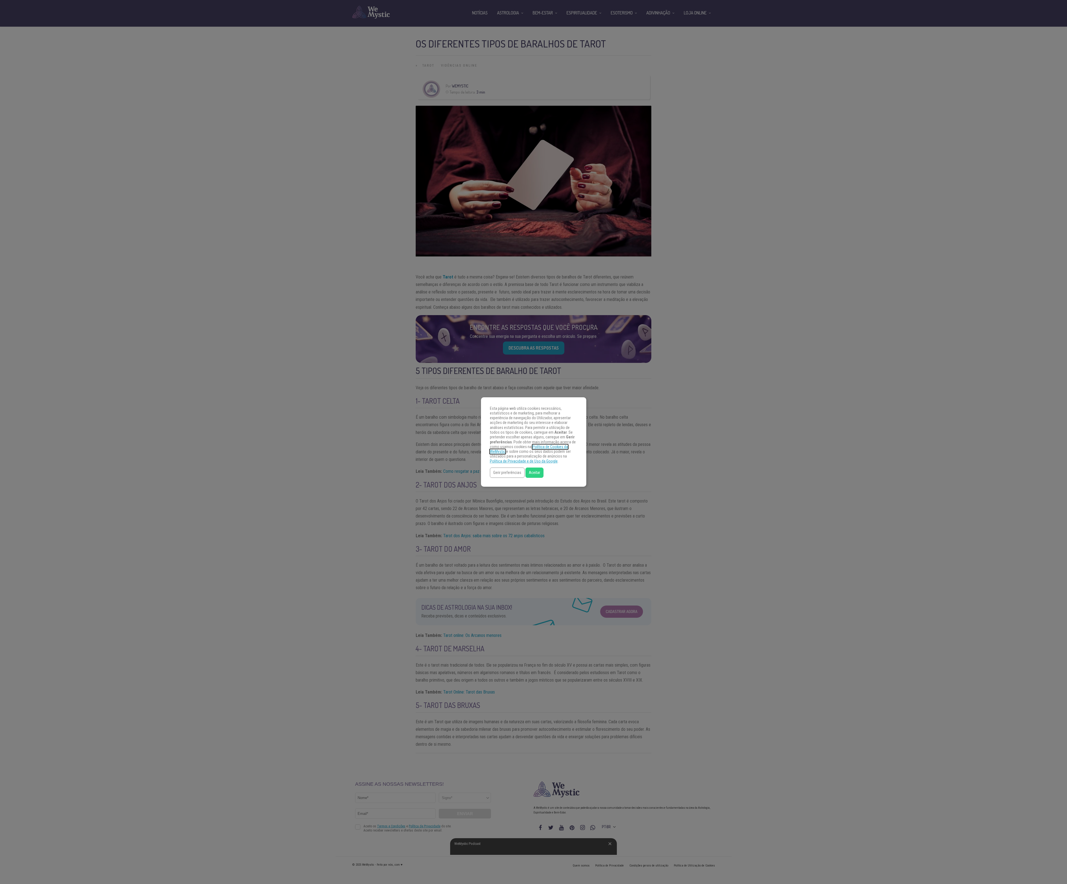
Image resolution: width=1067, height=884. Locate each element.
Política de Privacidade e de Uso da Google (524, 461)
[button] (507, 473)
